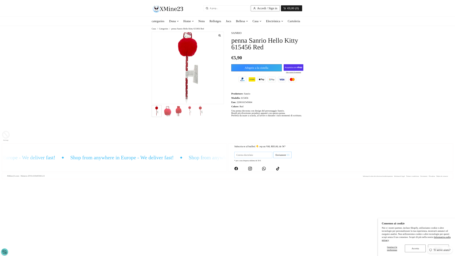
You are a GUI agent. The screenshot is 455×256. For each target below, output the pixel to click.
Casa (154, 28)
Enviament (423, 176)
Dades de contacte (442, 176)
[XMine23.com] (170, 8)
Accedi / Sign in (267, 8)
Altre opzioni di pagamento (293, 72)
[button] (291, 8)
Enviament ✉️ (282, 155)
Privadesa (432, 176)
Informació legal (399, 176)
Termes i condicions (412, 176)
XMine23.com (13, 176)
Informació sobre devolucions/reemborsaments (378, 176)
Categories (163, 28)
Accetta (415, 248)
